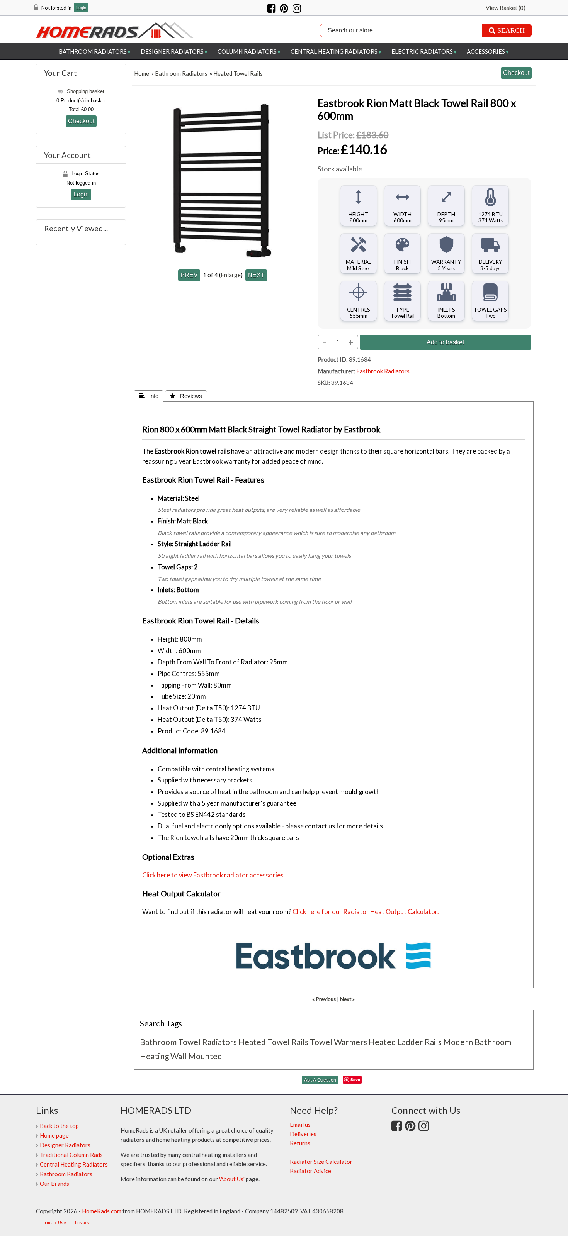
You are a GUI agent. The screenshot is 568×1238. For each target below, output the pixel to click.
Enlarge (231, 274)
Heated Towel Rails (238, 73)
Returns (300, 1143)
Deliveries (303, 1133)
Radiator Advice (310, 1170)
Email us (300, 1124)
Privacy (82, 1222)
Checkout (81, 121)
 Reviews (186, 396)
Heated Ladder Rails (405, 1042)
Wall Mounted (196, 1056)
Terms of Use (53, 1222)
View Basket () (505, 7)
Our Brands (54, 1183)
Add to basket (445, 342)
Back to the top (59, 1125)
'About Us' (232, 1178)
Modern (458, 1042)
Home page (54, 1135)
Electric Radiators (422, 51)
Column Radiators (247, 51)
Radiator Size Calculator (321, 1161)
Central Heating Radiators (334, 51)
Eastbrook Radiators (383, 371)
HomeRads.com (101, 1211)
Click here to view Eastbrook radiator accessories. (213, 875)
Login (81, 8)
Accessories (486, 51)
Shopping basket (85, 91)
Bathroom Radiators (93, 51)
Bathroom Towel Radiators (188, 1042)
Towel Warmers (338, 1042)
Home (141, 73)
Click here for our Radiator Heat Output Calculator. (366, 912)
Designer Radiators (172, 51)
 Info (148, 396)
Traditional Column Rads (71, 1154)
